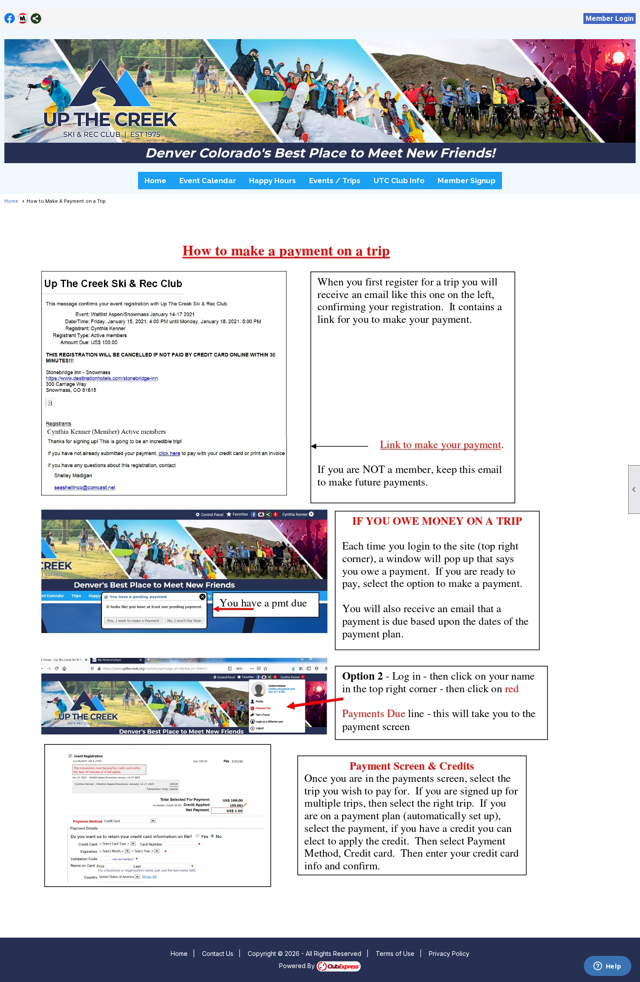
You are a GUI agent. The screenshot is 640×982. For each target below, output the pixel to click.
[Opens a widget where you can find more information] (607, 967)
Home (155, 180)
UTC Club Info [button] (399, 180)
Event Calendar (207, 180)
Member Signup (466, 180)
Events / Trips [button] (334, 180)
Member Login (609, 18)
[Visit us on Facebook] (9, 18)
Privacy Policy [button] (449, 953)
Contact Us (217, 953)
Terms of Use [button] (395, 953)
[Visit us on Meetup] (22, 18)
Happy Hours (272, 180)
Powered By (298, 965)
